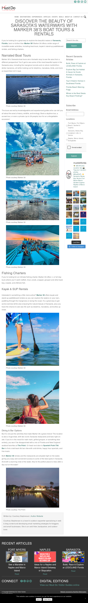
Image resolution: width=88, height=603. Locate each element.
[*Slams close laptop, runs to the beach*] (83, 200)
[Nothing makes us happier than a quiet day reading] (76, 208)
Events (55, 17)
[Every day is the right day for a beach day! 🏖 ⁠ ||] (69, 229)
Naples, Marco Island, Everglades (75, 139)
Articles (47, 17)
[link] (85, 17)
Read (17, 574)
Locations (70, 119)
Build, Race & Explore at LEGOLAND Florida (76, 64)
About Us (68, 17)
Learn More (47, 599)
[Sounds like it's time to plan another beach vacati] (69, 222)
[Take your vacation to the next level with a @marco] (83, 193)
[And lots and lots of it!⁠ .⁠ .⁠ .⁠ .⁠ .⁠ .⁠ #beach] (83, 229)
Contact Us (78, 17)
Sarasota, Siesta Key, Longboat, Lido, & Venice (75, 133)
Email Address (72, 110)
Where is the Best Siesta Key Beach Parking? (76, 94)
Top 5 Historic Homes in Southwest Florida (75, 82)
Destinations (25, 17)
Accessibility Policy (7, 593)
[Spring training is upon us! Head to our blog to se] (83, 215)
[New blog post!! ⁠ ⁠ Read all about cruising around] (83, 208)
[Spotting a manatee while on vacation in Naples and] (76, 215)
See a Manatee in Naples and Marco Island (17, 567)
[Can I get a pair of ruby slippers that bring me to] (83, 222)
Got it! (39, 599)
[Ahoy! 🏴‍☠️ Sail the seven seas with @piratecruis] (76, 193)
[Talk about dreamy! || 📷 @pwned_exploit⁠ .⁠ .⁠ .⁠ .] (76, 236)
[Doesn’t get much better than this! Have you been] (69, 193)
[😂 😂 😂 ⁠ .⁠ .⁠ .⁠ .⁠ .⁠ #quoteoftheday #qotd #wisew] (76, 229)
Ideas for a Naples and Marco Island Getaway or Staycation (45, 567)
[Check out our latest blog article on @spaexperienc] (69, 215)
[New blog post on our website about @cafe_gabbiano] (69, 200)
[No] (85, 598)
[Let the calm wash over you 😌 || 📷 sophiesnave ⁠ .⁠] (76, 222)
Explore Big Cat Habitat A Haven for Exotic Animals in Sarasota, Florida (75, 73)
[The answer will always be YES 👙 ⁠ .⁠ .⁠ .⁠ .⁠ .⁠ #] (69, 236)
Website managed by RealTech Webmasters (73, 592)
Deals (61, 17)
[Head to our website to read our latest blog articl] (76, 200)
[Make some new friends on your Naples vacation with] (69, 208)
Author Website (37, 516)
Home (16, 17)
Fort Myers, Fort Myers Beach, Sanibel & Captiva (76, 125)
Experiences (37, 17)
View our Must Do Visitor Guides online (59, 584)
